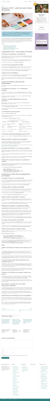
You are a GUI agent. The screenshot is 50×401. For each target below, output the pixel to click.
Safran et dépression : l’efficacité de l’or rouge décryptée (44, 381)
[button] (47, 1)
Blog (40, 1)
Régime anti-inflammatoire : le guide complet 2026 (16, 330)
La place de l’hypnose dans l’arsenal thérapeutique (9, 46)
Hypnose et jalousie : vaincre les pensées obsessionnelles (15, 389)
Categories (35, 1)
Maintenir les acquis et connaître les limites (8, 49)
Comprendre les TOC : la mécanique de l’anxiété (9, 45)
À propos (30, 1)
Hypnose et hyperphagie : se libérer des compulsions (16, 373)
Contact (44, 1)
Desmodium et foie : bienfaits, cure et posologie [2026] (26, 330)
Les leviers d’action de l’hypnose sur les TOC (9, 47)
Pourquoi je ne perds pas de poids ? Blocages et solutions (25, 370)
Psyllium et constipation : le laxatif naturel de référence (6, 330)
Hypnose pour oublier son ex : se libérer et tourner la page (15, 392)
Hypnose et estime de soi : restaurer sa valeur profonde (16, 382)
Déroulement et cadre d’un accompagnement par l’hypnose (11, 48)
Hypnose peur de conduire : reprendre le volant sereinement (16, 367)
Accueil (25, 1)
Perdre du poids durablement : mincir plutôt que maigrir (25, 367)
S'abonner (42, 45)
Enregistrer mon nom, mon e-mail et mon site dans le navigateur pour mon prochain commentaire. (15, 355)
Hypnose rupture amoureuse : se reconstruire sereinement (16, 386)
